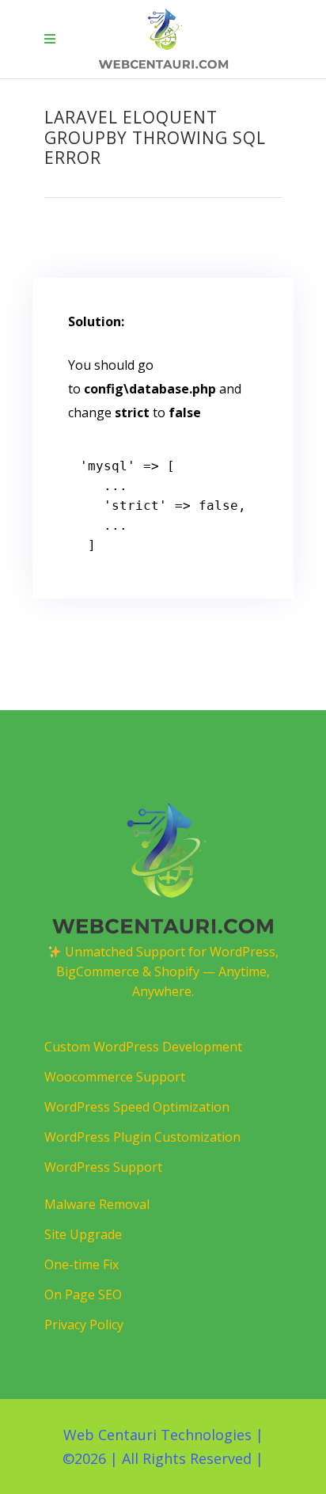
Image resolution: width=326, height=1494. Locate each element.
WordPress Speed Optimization (136, 1107)
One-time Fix (81, 1264)
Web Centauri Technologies (157, 1434)
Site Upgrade (83, 1234)
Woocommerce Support (114, 1076)
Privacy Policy (83, 1324)
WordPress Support (103, 1167)
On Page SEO (83, 1294)
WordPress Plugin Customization (142, 1137)
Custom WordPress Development (143, 1046)
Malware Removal (97, 1204)
